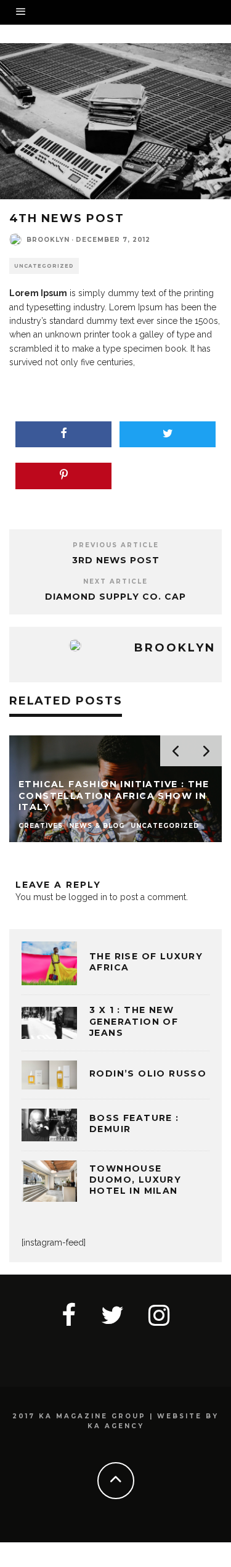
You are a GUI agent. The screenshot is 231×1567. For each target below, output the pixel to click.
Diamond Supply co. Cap (115, 596)
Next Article (115, 581)
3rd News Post (116, 560)
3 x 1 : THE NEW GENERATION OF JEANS (133, 1021)
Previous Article (116, 545)
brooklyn (48, 240)
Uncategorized (44, 266)
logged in (87, 897)
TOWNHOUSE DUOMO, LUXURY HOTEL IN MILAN (135, 1179)
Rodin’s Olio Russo (147, 1073)
